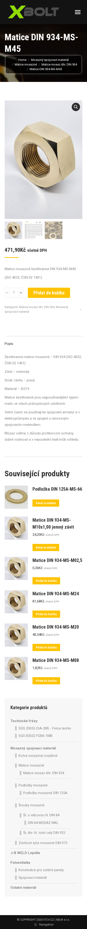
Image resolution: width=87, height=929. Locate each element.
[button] (76, 107)
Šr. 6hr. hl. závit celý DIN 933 (44, 833)
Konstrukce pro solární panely (41, 870)
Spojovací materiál (33, 878)
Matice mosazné (31, 765)
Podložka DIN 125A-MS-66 (57, 489)
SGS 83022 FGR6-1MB (35, 736)
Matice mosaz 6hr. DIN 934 (37, 307)
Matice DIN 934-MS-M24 (55, 593)
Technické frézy (24, 721)
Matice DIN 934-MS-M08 (55, 660)
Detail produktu (46, 503)
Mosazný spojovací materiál (33, 748)
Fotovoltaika (20, 862)
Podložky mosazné (33, 785)
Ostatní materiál (23, 887)
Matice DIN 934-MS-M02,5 (57, 560)
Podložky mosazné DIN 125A (45, 793)
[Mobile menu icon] (77, 12)
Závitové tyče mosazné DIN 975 (43, 843)
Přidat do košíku (48, 293)
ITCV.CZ (49, 919)
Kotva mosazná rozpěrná (38, 756)
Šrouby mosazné (32, 805)
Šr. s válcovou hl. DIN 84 (41, 815)
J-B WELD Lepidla (25, 853)
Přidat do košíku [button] (46, 581)
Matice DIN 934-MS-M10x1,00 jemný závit (53, 523)
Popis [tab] (9, 344)
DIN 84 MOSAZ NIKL (43, 823)
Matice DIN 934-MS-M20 (55, 627)
